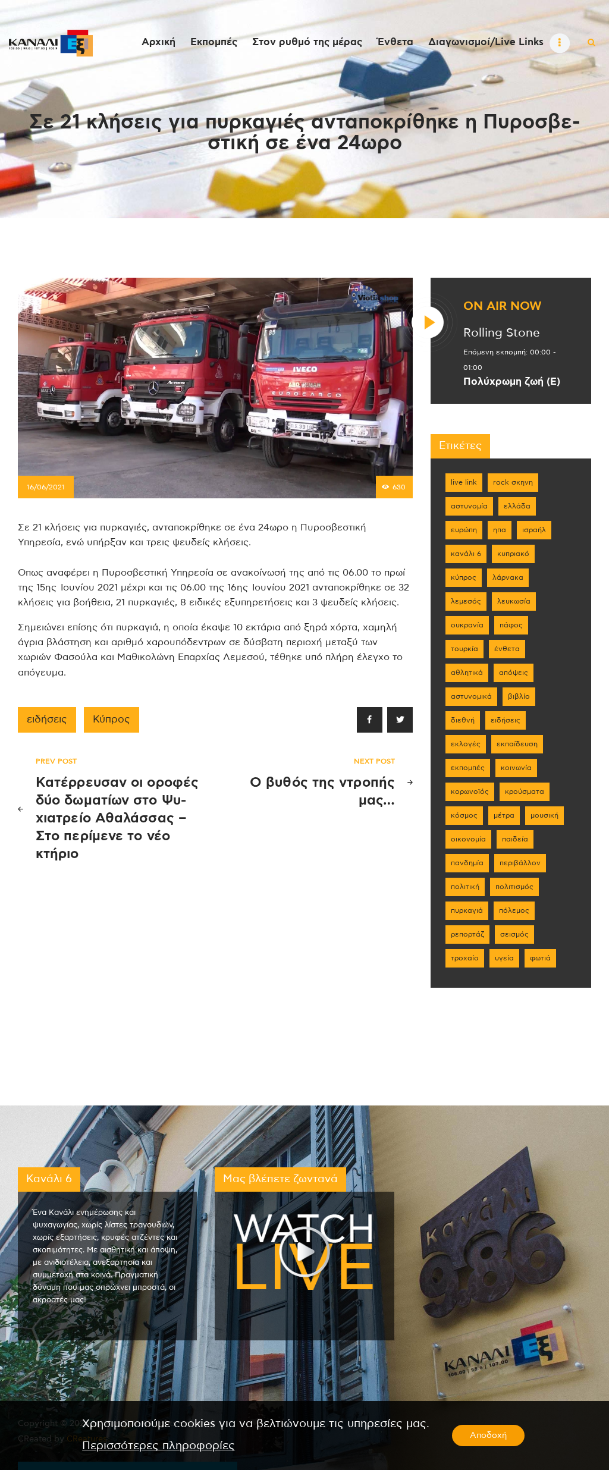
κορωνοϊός (470, 791)
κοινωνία (516, 767)
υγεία (504, 958)
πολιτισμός (514, 886)
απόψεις (513, 672)
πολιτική (465, 886)
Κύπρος (111, 719)
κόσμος (464, 815)
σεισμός (514, 934)
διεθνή (463, 720)
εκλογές (466, 743)
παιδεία (515, 839)
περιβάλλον (520, 862)
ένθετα (507, 648)
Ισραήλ (534, 529)
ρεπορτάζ (467, 934)
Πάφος (511, 625)
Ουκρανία (467, 625)
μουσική (544, 815)
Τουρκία (464, 648)
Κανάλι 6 (466, 553)
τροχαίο (465, 958)
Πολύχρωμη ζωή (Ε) (511, 382)
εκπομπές (468, 767)
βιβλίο (519, 696)
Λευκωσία (513, 601)
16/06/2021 (46, 487)
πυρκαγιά (467, 910)
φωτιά (540, 958)
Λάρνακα (507, 577)
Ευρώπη (464, 529)
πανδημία (467, 862)
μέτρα (504, 815)
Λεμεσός (466, 601)
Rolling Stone (501, 333)
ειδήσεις (47, 719)
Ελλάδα (517, 506)
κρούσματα (524, 791)
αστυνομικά (471, 696)
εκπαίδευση (517, 743)
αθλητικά (467, 672)
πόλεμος (514, 910)
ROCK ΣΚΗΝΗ (513, 482)
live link (464, 482)
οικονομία (468, 839)
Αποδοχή (488, 1435)
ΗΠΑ (499, 529)
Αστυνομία (469, 506)
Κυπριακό (513, 553)
